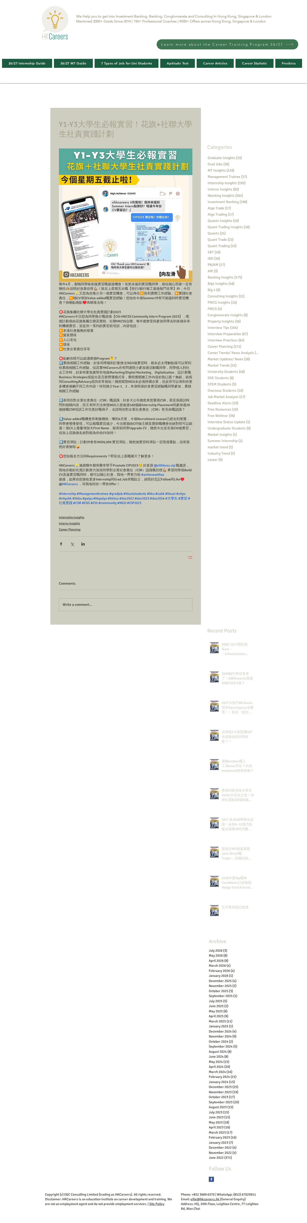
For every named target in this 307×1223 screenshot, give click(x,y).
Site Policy (156, 1204)
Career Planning (69, 529)
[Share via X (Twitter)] (72, 544)
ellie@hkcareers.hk (205, 1199)
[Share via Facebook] (61, 544)
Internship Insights (71, 517)
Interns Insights (69, 523)
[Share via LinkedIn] (83, 544)
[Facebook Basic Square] (211, 1179)
